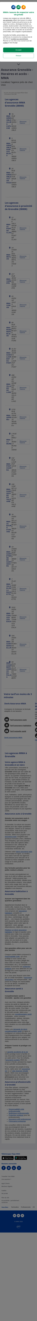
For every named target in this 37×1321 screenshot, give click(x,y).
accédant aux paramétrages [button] (19, 39)
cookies (5, 43)
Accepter (19, 50)
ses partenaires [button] (7, 20)
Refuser (18, 55)
